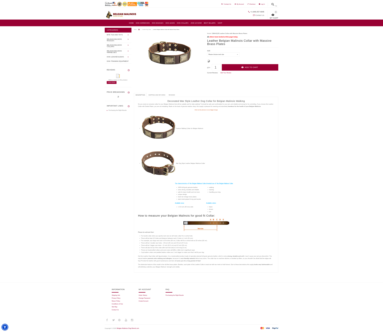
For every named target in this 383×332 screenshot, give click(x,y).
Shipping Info (116, 295)
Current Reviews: (212, 73)
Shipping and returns (156, 95)
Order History (143, 295)
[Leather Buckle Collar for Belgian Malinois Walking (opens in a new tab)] (158, 163)
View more (111, 82)
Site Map (114, 307)
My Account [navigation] (240, 4)
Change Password (144, 298)
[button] (272, 4)
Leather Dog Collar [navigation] (146, 29)
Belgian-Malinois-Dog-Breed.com (128, 328)
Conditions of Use (117, 304)
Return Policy (116, 301)
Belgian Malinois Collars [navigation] (139, 29)
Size (208, 51)
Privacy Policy (116, 298)
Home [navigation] (135, 29)
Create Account (143, 301)
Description (140, 95)
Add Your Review (225, 73)
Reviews (172, 95)
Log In (263, 4)
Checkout (252, 4)
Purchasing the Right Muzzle (118, 110)
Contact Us (259, 15)
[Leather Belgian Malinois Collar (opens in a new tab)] (158, 128)
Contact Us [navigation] (227, 4)
